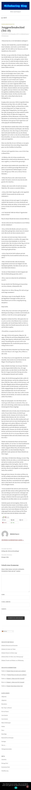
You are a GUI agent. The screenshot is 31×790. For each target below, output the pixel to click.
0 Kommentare (5, 35)
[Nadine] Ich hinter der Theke (8, 649)
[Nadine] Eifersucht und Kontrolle (10, 645)
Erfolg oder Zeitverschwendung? (10, 551)
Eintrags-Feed (5, 763)
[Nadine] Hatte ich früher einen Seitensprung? (12, 656)
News (3, 730)
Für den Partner (5, 711)
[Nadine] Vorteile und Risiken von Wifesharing (13, 660)
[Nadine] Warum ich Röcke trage (9, 653)
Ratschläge (4, 734)
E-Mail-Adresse (6, 601)
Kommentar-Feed (6, 767)
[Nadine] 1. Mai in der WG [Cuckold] (15, 678)
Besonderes (4, 704)
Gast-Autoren (5, 715)
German (5, 631)
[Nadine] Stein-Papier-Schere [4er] (15, 686)
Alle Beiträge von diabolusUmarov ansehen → (13, 540)
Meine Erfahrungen (6, 722)
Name (3, 594)
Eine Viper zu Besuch (7, 707)
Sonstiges (4, 741)
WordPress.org (5, 770)
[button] (6, 520)
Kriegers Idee (5, 557)
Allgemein (4, 696)
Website (4, 609)
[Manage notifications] (27, 786)
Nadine (3, 726)
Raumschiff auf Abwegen (7, 737)
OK (16, 787)
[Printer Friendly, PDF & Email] (6, 517)
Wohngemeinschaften (8, 24)
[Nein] (29, 786)
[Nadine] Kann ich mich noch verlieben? (16, 671)
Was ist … (4, 745)
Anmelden (4, 759)
